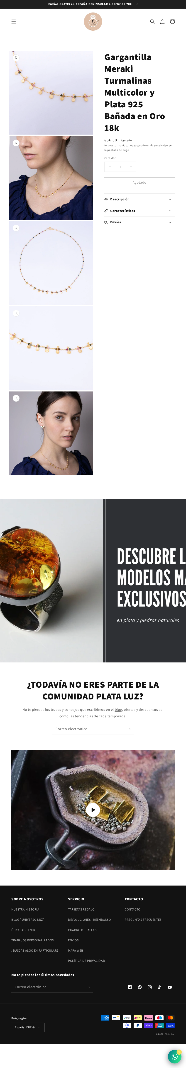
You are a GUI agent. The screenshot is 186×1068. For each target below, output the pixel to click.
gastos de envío (144, 145)
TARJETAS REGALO (81, 909)
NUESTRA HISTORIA (25, 909)
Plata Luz (170, 1034)
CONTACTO (132, 909)
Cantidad (110, 158)
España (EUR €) (25, 1027)
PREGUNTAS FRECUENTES (143, 920)
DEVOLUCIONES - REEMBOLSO (89, 920)
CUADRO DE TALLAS (82, 930)
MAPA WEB (75, 950)
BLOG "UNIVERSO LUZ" (27, 920)
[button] (14, 22)
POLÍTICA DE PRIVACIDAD (86, 961)
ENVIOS (73, 940)
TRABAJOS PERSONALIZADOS (32, 940)
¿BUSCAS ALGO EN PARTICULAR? (34, 950)
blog (118, 709)
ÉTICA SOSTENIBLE (24, 930)
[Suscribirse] (129, 729)
